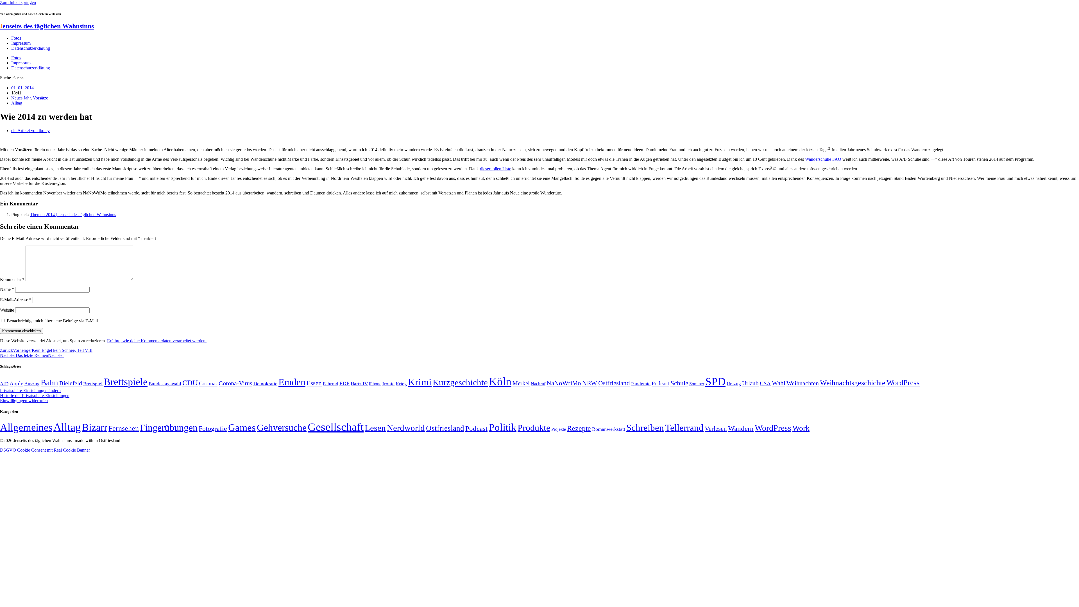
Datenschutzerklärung (30, 48)
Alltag (16, 103)
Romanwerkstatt (608, 429)
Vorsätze (40, 98)
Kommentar (12, 279)
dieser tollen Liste (495, 168)
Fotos (16, 38)
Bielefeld (70, 383)
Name (7, 289)
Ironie (388, 383)
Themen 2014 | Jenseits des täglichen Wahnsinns (73, 214)
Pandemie (640, 383)
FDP (344, 383)
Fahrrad (330, 383)
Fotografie (213, 428)
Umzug (734, 383)
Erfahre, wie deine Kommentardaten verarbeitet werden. (157, 340)
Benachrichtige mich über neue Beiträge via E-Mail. (53, 320)
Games (242, 427)
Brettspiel (93, 383)
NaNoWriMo (564, 383)
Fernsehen (123, 428)
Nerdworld (406, 428)
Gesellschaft (336, 427)
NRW (589, 383)
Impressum (21, 43)
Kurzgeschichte (460, 382)
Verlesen (716, 428)
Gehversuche (282, 427)
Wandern (741, 428)
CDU (190, 383)
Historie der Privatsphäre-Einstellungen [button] (34, 395)
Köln (500, 381)
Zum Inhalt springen (18, 2)
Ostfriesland (614, 383)
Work (801, 428)
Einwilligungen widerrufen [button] (24, 400)
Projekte (558, 429)
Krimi (420, 382)
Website (7, 310)
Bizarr (94, 427)
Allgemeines (26, 427)
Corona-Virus (235, 383)
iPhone (375, 383)
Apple (16, 383)
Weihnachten (802, 383)
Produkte (534, 428)
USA (765, 383)
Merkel (521, 383)
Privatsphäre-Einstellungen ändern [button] (30, 390)
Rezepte (579, 428)
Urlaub (750, 383)
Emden (291, 382)
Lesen (375, 428)
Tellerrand (684, 428)
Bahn (49, 382)
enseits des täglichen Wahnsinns (47, 26)
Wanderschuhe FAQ (823, 159)
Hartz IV (359, 383)
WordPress (903, 383)
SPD (715, 381)
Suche (5, 77)
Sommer (696, 383)
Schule (679, 383)
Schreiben (645, 428)
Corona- (208, 383)
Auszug (32, 383)
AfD (4, 383)
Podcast (660, 383)
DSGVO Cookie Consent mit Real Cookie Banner (45, 450)
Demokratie (265, 383)
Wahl (778, 383)
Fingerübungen (169, 427)
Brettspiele (126, 382)
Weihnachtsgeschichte (852, 383)
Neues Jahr (21, 98)
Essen (314, 383)
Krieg (401, 383)
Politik (502, 427)
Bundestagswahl (165, 383)
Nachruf (538, 383)
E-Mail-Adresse (15, 299)
